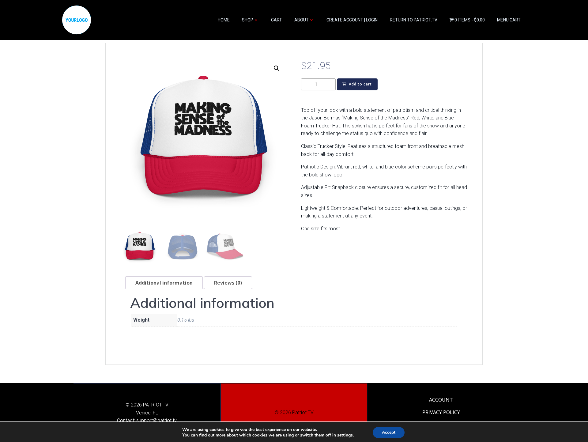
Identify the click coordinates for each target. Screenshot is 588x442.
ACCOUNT (441, 399)
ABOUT (301, 19)
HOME (224, 19)
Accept (388, 432)
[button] (276, 68)
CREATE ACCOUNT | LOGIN (352, 19)
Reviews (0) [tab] (228, 282)
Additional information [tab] (164, 282)
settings (345, 435)
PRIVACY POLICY (441, 412)
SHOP (247, 19)
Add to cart (360, 84)
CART (276, 19)
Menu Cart (509, 19)
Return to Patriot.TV (413, 19)
